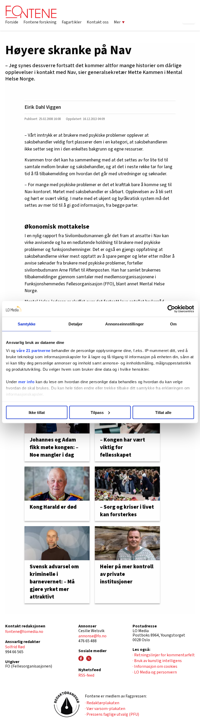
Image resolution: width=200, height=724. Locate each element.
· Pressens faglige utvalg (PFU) (112, 714)
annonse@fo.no (92, 636)
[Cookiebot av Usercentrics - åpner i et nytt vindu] (171, 309)
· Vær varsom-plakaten (105, 709)
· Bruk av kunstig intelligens (157, 661)
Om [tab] (173, 324)
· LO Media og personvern (155, 672)
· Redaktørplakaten (102, 703)
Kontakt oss (98, 22)
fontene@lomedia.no (24, 631)
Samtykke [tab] (27, 324)
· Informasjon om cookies (155, 666)
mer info (26, 382)
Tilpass (97, 412)
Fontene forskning (40, 22)
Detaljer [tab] (75, 324)
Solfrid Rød (15, 647)
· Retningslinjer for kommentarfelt (164, 655)
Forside (11, 22)
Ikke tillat (37, 412)
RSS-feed (86, 675)
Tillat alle (163, 412)
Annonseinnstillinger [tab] (124, 324)
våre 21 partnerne (33, 350)
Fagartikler (72, 22)
